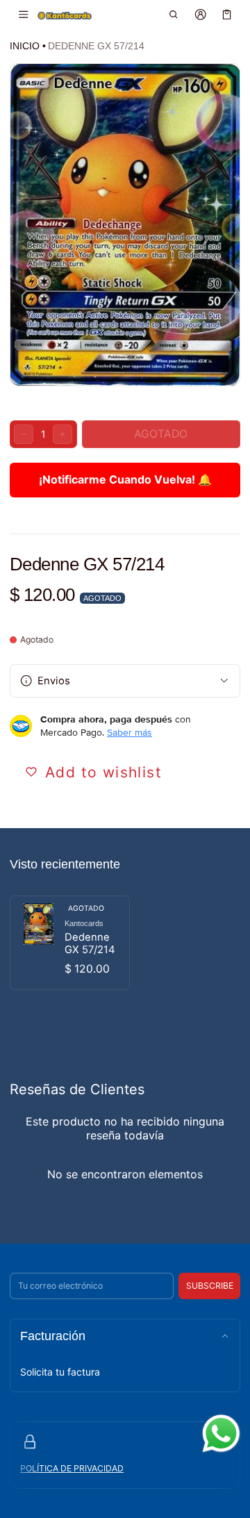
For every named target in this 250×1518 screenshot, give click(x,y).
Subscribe (209, 1285)
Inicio (25, 45)
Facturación (52, 1336)
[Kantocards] (64, 15)
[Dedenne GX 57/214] (69, 942)
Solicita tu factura (60, 1372)
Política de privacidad (72, 1468)
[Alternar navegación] (23, 14)
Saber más (129, 732)
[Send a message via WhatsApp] (221, 1433)
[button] (174, 14)
